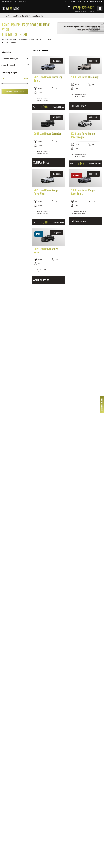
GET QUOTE (57, 61)
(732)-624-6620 (83, 8)
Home (4, 16)
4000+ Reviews (23, 2)
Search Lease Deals (15, 91)
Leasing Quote (102, 404)
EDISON (10, 8)
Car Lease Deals (14, 16)
